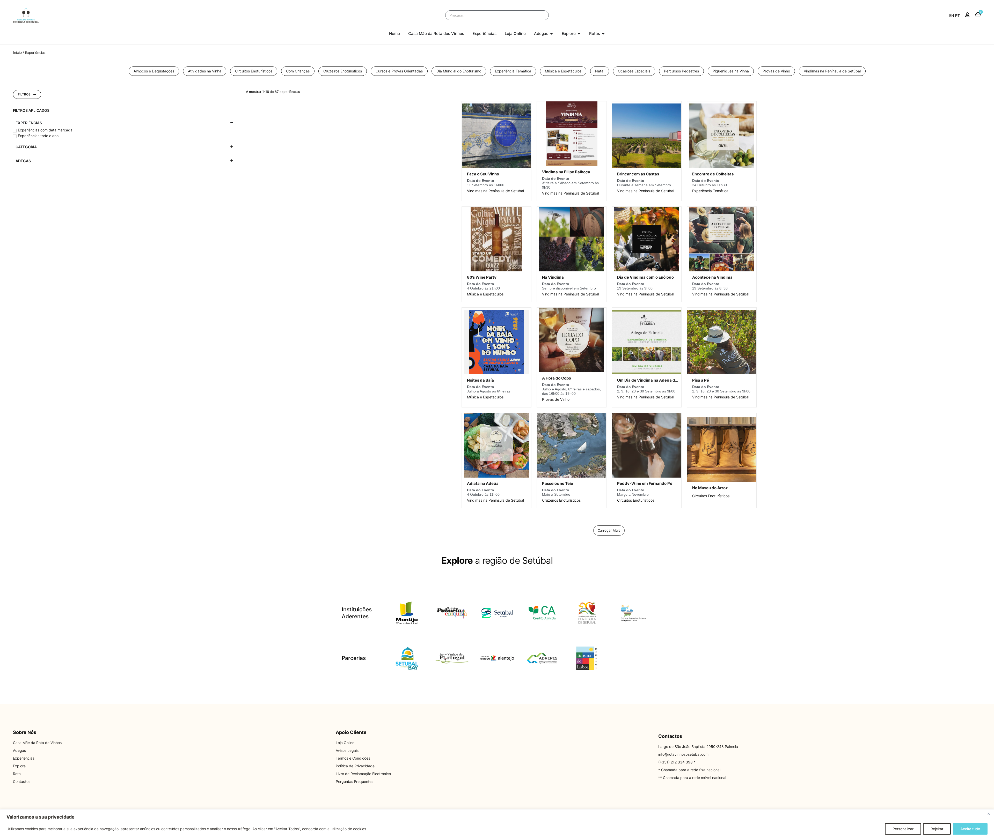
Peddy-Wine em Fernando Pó (644, 483)
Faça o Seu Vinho (483, 174)
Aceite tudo (970, 829)
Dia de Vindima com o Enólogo (645, 277)
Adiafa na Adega (483, 483)
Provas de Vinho (555, 399)
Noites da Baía (480, 380)
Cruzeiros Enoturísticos (561, 500)
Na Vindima (553, 277)
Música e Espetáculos (485, 294)
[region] (497, 824)
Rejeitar (937, 829)
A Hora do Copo (556, 378)
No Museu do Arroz (710, 487)
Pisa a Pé (700, 380)
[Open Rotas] (603, 34)
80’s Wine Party (481, 277)
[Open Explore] (579, 34)
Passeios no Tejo (557, 483)
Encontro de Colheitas (713, 174)
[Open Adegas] (551, 34)
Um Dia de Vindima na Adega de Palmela (655, 380)
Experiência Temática (710, 191)
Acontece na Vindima (712, 277)
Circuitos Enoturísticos (635, 500)
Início (17, 52)
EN (951, 15)
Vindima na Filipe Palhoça (566, 171)
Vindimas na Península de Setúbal (495, 191)
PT (957, 15)
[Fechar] (988, 814)
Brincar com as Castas (638, 174)
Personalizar (903, 829)
